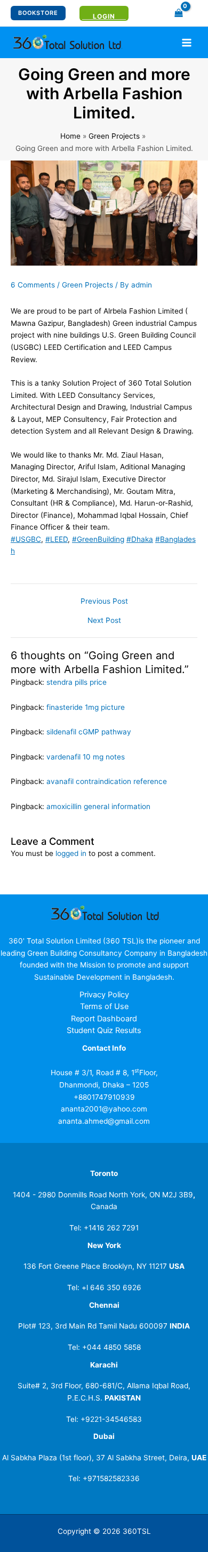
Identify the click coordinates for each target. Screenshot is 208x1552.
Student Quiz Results (104, 1030)
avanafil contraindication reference (106, 781)
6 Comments (33, 285)
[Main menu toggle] (187, 42)
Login (104, 16)
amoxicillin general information (98, 806)
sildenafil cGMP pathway (88, 731)
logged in (70, 853)
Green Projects (87, 285)
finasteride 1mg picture (85, 707)
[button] (38, 13)
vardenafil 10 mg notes (85, 757)
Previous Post (104, 601)
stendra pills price (76, 682)
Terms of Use (104, 1006)
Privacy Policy (104, 994)
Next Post (104, 621)
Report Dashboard (104, 1018)
